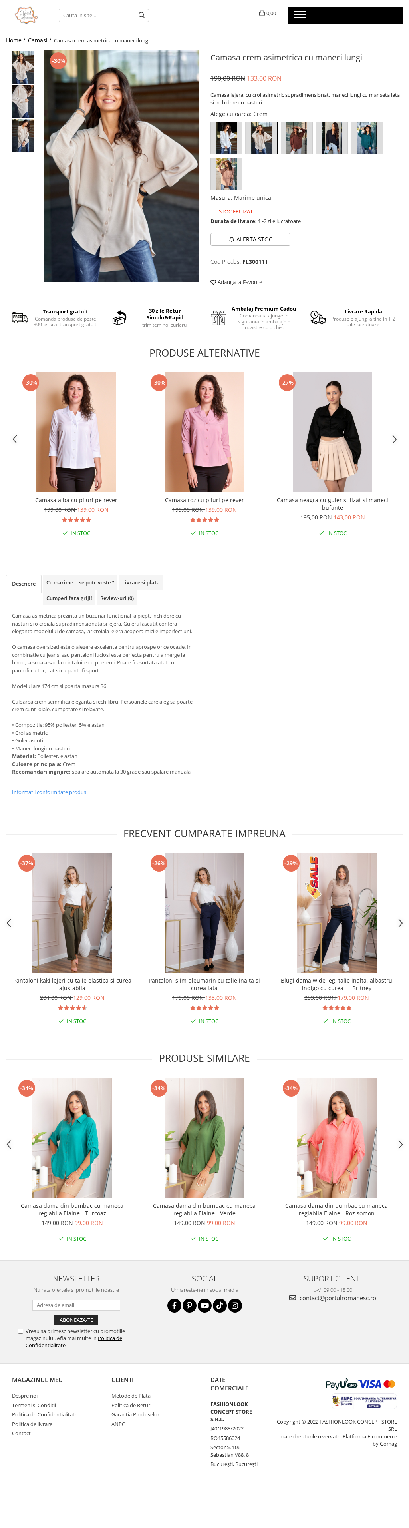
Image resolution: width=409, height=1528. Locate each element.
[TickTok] (220, 1306)
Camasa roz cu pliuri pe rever (204, 500)
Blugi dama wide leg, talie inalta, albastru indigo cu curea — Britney (336, 984)
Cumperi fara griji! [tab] (69, 598)
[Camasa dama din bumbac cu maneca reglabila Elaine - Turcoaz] (72, 1138)
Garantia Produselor (135, 1414)
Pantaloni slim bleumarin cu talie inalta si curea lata (204, 984)
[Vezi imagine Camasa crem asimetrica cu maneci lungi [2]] (23, 135)
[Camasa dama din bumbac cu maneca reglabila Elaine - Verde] (204, 1138)
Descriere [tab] (24, 583)
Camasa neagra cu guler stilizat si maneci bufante (332, 503)
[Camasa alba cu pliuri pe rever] (76, 432)
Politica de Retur (130, 1405)
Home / (16, 40)
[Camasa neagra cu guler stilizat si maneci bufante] (333, 432)
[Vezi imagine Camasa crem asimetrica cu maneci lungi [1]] (23, 101)
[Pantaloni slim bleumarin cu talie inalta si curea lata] (204, 913)
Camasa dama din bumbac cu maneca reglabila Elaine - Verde (204, 1209)
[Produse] (301, 17)
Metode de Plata (131, 1395)
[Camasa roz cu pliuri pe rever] (204, 432)
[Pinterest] (190, 1306)
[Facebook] (174, 1306)
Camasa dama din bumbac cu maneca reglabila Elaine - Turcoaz (72, 1209)
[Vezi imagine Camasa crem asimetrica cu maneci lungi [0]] (23, 67)
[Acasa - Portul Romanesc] (26, 15)
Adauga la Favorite (239, 282)
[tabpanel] (121, 166)
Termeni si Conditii (34, 1405)
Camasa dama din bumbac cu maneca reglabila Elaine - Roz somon (336, 1209)
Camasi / (40, 40)
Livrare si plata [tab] (141, 582)
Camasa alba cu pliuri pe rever (76, 500)
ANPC (118, 1424)
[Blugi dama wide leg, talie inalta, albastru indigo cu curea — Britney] (337, 913)
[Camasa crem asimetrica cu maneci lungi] (121, 166)
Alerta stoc (254, 239)
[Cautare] (142, 15)
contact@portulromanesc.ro (337, 1298)
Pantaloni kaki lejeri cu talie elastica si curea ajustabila (72, 984)
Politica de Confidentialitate (44, 1414)
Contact (21, 1433)
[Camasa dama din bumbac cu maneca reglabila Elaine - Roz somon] (337, 1138)
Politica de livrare (32, 1424)
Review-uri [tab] (117, 598)
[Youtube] (205, 1306)
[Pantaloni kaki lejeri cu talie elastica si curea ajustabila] (72, 913)
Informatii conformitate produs (49, 792)
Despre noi (25, 1395)
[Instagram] (235, 1306)
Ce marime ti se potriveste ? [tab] (80, 582)
